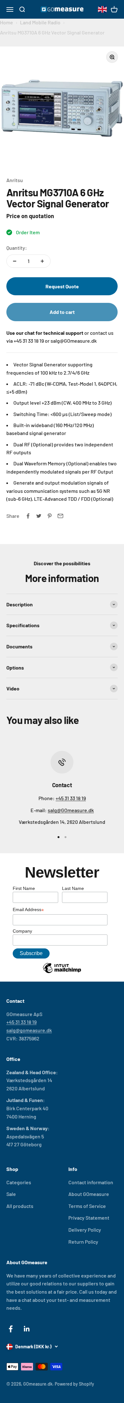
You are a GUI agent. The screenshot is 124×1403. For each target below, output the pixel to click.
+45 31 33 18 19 (71, 798)
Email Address (28, 910)
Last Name (73, 888)
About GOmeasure (88, 1194)
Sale (11, 1194)
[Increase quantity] (42, 261)
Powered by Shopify (74, 1384)
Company (22, 931)
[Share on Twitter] (38, 516)
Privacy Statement (88, 1218)
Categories (18, 1182)
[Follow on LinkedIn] (27, 1329)
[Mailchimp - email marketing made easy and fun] (62, 972)
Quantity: (16, 248)
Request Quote (62, 286)
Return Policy (83, 1242)
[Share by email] (60, 516)
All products (19, 1206)
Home (6, 22)
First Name (24, 888)
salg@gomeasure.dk (29, 1030)
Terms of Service (87, 1206)
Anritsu (14, 180)
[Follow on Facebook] (10, 1329)
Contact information (90, 1182)
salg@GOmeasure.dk (71, 810)
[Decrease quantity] (15, 261)
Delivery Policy (84, 1230)
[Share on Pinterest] (49, 516)
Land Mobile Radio (40, 22)
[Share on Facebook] (28, 516)
